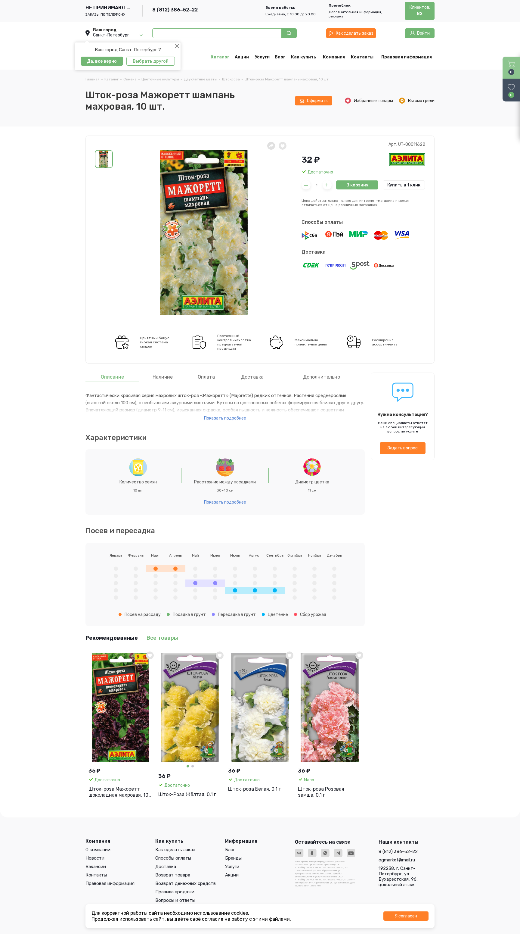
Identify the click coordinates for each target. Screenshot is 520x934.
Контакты (96, 875)
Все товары (162, 638)
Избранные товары (373, 100)
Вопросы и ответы (175, 900)
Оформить (317, 100)
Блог (230, 849)
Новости (94, 858)
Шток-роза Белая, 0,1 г (254, 789)
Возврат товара (172, 875)
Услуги (232, 866)
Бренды (233, 858)
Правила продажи (174, 892)
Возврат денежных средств (185, 883)
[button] (104, 159)
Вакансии (95, 866)
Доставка (314, 252)
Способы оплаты (322, 222)
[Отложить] (282, 146)
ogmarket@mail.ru (397, 860)
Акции (232, 875)
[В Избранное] (150, 655)
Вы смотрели (421, 100)
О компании (97, 849)
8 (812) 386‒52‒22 (175, 10)
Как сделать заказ (354, 33)
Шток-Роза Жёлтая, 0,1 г (187, 794)
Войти (423, 33)
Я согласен (406, 916)
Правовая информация (110, 883)
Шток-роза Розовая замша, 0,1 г (321, 792)
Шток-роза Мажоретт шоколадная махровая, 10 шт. (118, 792)
